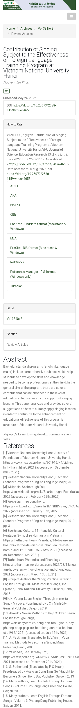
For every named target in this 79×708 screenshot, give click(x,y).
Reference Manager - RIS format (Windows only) (33, 274)
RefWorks (17, 262)
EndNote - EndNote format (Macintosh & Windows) (38, 226)
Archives (26, 28)
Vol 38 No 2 (45, 28)
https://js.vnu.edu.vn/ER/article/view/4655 (38, 164)
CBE (13, 214)
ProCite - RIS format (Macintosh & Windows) (33, 250)
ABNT (14, 186)
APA (13, 195)
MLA (13, 238)
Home (11, 28)
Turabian (16, 286)
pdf (6, 91)
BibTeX (15, 205)
